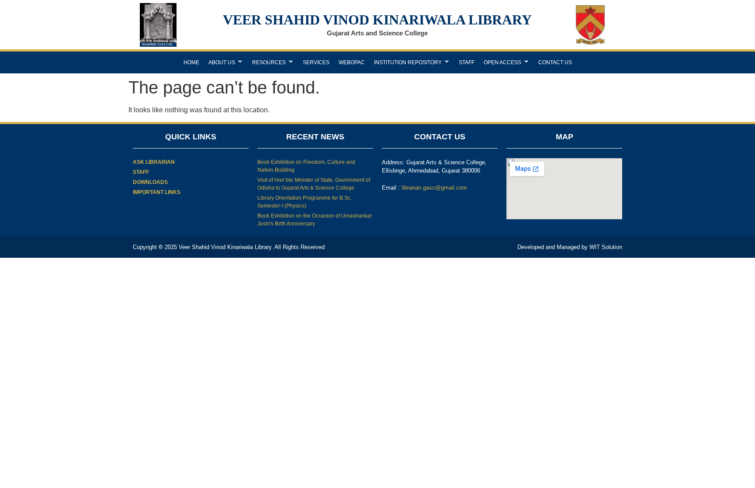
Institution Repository (408, 62)
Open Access (502, 62)
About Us (221, 62)
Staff (466, 62)
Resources (269, 62)
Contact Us (555, 62)
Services (316, 62)
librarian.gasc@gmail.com (434, 187)
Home (191, 62)
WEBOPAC (352, 62)
